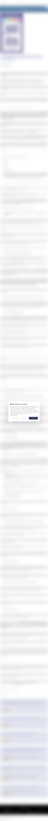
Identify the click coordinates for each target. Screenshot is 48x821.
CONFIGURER (14, 418)
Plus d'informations (14, 415)
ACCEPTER (33, 418)
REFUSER (24, 418)
